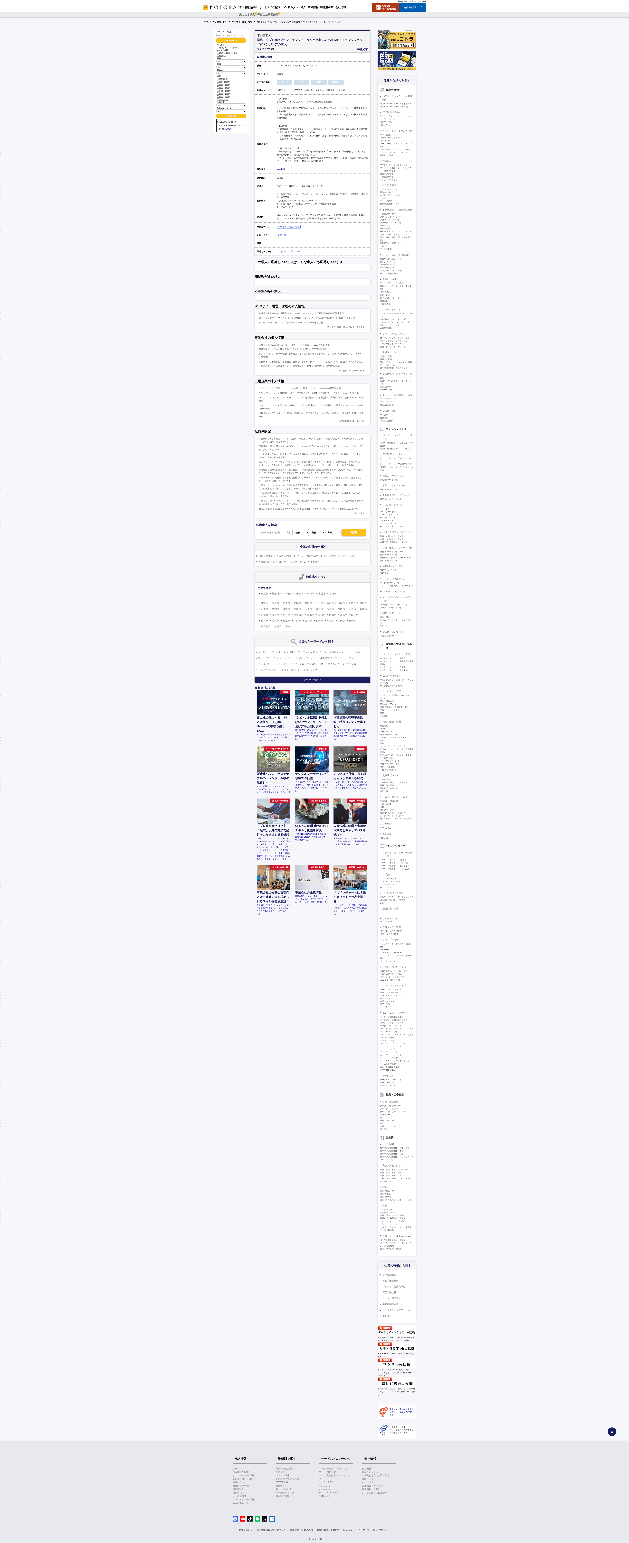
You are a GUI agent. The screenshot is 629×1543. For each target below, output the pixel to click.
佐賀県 (308, 620)
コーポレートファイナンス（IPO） (395, 149)
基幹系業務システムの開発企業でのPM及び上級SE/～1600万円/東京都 (292, 349)
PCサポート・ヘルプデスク (392, 977)
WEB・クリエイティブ (394, 985)
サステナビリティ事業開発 (392, 686)
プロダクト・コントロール (392, 710)
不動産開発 (385, 228)
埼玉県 (288, 593)
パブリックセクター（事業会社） (395, 658)
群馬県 (363, 603)
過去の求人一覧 (241, 1503)
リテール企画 (386, 389)
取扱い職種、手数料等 (328, 1530)
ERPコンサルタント (389, 512)
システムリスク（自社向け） (393, 816)
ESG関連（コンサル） (394, 454)
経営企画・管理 (390, 908)
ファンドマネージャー (390, 189)
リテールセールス (388, 365)
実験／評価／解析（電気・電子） (395, 1169)
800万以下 (223, 79)
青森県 (275, 603)
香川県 (275, 620)
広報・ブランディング (390, 1126)
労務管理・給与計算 (389, 788)
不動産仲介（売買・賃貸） (392, 243)
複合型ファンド (387, 174)
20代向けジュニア (285, 1492)
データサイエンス (391, 1075)
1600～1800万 (225, 94)
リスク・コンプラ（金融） (396, 254)
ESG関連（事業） (391, 675)
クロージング (310, 670)
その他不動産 (386, 249)
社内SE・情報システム (394, 967)
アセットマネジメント (390, 220)
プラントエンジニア (389, 1224)
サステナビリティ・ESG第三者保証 (396, 464)
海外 (287, 626)
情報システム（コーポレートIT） (394, 971)
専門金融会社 (330, 556)
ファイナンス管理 (391, 691)
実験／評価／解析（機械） (392, 1172)
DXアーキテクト (387, 884)
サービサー (385, 415)
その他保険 (385, 304)
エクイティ (333, 664)
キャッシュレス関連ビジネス (397, 395)
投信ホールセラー (388, 192)
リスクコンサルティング (395, 578)
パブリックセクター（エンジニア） (395, 866)
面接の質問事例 (241, 1485)
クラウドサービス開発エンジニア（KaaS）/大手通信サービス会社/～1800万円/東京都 (300, 388)
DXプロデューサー (388, 878)
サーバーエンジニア (389, 1058)
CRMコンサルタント (389, 515)
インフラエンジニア (389, 1052)
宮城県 (297, 603)
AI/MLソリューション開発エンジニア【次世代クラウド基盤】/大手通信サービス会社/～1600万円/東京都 (309, 393)
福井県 (319, 608)
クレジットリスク (388, 262)
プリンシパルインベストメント (394, 165)
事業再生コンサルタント (391, 499)
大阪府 (321, 593)
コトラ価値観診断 (328, 1472)
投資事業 (387, 161)
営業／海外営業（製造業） (392, 1249)
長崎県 (319, 620)
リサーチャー (386, 626)
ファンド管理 (386, 201)
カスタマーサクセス (389, 961)
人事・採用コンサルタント (392, 539)
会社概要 (366, 1468)
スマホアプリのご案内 (244, 1499)
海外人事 (384, 791)
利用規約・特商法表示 (301, 1530)
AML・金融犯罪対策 (389, 273)
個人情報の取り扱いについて (271, 1530)
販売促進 (384, 1129)
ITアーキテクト (386, 520)
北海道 (264, 603)
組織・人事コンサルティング (397, 532)
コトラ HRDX (326, 1482)
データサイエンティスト (391, 1079)
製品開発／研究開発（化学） (393, 1154)
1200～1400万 (225, 88)
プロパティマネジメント (391, 222)
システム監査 (386, 804)
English (423, 1)
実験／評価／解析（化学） (392, 1175)
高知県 (297, 620)
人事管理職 (385, 779)
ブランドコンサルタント (391, 607)
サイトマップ (362, 1530)
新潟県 (275, 608)
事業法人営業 (386, 359)
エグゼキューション (292, 658)
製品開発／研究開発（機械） (393, 1151)
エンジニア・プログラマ (395, 1012)
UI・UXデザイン (387, 1007)
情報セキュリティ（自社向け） (394, 813)
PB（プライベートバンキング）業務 (396, 362)
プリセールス (386, 949)
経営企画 (384, 726)
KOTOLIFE (324, 1485)
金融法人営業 (386, 356)
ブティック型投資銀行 (308, 556)
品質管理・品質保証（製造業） (394, 1218)
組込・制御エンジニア (390, 1067)
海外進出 (387, 834)
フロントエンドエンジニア (392, 1023)
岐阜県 (330, 608)
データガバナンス (388, 1082)
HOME (206, 22)
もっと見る (360, 513)
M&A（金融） (386, 135)
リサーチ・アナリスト (390, 325)
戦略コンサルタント (389, 480)
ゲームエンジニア (388, 1064)
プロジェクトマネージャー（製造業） (396, 1227)
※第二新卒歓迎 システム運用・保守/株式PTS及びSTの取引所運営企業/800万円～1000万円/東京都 (307, 318)
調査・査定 (385, 295)
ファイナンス (349, 664)
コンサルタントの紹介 (244, 1479)
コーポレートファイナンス (271, 652)
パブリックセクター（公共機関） (395, 670)
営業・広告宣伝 (390, 1101)
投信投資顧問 (389, 185)
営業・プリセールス (392, 939)
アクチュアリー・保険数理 (392, 283)
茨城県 (341, 603)
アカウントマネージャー (391, 952)
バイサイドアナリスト (390, 195)
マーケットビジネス (392, 309)
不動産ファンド (387, 177)
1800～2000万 (225, 97)
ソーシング (311, 658)
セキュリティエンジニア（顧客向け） (396, 1061)
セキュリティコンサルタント (393, 591)
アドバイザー (265, 664)
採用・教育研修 (387, 785)
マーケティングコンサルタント (394, 605)
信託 (382, 378)
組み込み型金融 (387, 405)
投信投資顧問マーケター (391, 204)
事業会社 (282, 235)
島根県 (321, 614)
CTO (382, 912)
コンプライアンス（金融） (392, 270)
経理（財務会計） (388, 701)
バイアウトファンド (318, 652)
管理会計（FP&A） (388, 704)
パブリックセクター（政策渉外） (395, 667)
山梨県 (264, 608)
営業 (382, 1117)
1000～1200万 (225, 85)
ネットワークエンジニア (391, 1055)
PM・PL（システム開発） (391, 931)
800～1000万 (224, 82)
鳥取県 (310, 614)
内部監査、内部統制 (389, 801)
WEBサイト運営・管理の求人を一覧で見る (346, 327)
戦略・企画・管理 (391, 721)
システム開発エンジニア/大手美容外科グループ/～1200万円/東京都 (291, 322)
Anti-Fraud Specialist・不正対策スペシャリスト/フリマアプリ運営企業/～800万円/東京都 (301, 313)
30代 (228, 53)
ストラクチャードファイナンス (394, 152)
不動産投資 (326, 658)
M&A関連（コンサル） (394, 566)
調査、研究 (385, 617)
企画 (382, 740)
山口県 (354, 614)
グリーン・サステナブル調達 (393, 1221)
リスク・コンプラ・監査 (395, 797)
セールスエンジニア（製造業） (394, 1240)
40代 (235, 53)
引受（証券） (386, 387)
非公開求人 (234, 48)
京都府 (264, 614)
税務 (382, 713)
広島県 (343, 614)
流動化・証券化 (387, 155)
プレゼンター (386, 198)
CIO (381, 915)
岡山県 (332, 614)
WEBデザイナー (387, 998)
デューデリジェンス (293, 664)
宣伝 (382, 1123)
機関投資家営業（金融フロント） (395, 368)
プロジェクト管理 (391, 927)
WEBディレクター (388, 1001)
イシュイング (386, 402)
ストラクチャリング (268, 658)
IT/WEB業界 (282, 1482)
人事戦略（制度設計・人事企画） (395, 782)
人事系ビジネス (390, 775)
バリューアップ (297, 652)
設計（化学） (386, 1197)
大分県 (341, 620)
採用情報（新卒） (371, 1489)
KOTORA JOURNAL (329, 1492)
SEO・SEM (385, 1004)
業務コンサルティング (393, 485)
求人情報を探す (220, 22)
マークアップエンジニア (391, 989)
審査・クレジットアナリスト (393, 347)
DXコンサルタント (388, 523)
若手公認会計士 (284, 1489)
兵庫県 (363, 608)
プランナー (385, 1114)
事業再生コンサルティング (396, 495)
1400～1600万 (225, 91)
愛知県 (310, 593)
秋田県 (308, 603)
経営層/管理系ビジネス (287, 1479)
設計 (384, 1187)
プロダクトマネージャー (391, 764)
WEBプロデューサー (389, 992)
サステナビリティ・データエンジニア (396, 897)
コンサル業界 (282, 1475)
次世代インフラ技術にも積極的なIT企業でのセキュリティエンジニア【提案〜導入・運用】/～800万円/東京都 (311, 361)
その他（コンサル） (392, 631)
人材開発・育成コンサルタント (394, 542)
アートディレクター (389, 1109)
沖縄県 (277, 626)
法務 (382, 807)
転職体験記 (238, 1489)
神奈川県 (281, 169)
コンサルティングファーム (292, 561)
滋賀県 (275, 614)
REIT (277, 664)
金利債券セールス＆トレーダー (394, 319)
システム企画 (386, 921)
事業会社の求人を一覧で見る (352, 370)
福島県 (330, 603)
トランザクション (267, 670)
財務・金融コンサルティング (397, 547)
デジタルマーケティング (391, 995)
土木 (382, 246)
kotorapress (325, 1489)
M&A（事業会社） (388, 767)
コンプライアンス (388, 810)
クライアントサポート (390, 761)
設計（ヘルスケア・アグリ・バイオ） (396, 1200)
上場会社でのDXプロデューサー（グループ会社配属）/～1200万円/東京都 (294, 345)
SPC (322, 664)
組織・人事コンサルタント (392, 536)
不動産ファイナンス (389, 214)
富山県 (297, 608)
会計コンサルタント (389, 554)
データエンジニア (388, 1049)
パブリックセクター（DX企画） (394, 860)
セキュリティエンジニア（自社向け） (396, 818)
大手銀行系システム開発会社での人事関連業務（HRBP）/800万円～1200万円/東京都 (299, 366)
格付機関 (384, 418)
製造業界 (280, 1485)
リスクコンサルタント (390, 583)
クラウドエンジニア (389, 1040)
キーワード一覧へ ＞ (312, 680)
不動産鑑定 (385, 225)
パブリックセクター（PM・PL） (394, 863)
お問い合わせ (246, 1530)
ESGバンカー (386, 125)
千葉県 (299, 593)
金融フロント (389, 352)
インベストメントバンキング (397, 130)
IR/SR (382, 728)
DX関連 (386, 874)
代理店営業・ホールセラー (392, 298)
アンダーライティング (346, 658)
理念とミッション (371, 1472)
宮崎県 (352, 620)
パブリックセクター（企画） (397, 654)
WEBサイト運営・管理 (242, 22)
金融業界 (280, 1472)
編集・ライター (387, 1120)
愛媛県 (286, 620)
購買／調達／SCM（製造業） (393, 1215)
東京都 (264, 593)
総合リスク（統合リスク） (392, 259)
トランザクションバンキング (393, 344)
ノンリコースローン (289, 670)
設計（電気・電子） (389, 1191)
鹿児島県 (265, 626)
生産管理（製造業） (389, 1209)
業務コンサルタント (389, 489)
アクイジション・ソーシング (393, 217)
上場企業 (282, 251)
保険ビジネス (389, 279)
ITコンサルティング (392, 504)
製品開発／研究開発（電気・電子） (395, 1148)
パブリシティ (369, 1482)
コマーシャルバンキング (395, 333)
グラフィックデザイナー (391, 1106)
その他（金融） (390, 410)
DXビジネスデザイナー (390, 881)
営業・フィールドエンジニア (397, 1235)
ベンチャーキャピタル (390, 180)
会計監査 (384, 716)
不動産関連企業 (267, 561)
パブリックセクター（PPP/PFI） (394, 106)
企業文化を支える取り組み (376, 1475)
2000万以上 (224, 100)
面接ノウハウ (239, 1482)
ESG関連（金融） (391, 112)
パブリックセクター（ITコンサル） (395, 449)
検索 (354, 532)
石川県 (308, 608)
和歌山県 (298, 614)
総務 (382, 743)
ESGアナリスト (387, 122)
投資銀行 (311, 664)
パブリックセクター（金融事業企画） (396, 103)
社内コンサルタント (389, 918)
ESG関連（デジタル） (394, 893)
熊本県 (330, 620)
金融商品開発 (386, 328)
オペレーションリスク (390, 267)
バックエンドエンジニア (391, 1026)
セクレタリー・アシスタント (393, 746)
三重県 (352, 608)
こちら (229, 129)
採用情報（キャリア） (373, 1485)
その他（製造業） (388, 1230)
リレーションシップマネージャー (395, 341)
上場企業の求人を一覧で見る (352, 421)
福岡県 (332, 593)
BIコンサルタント (388, 517)
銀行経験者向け (284, 1496)
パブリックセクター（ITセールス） (395, 869)
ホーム (236, 1468)
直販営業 (384, 301)
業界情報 (237, 1492)
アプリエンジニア (388, 1070)
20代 (221, 53)
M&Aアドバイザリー (389, 570)
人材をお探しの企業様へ (407, 1)
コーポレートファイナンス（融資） (395, 338)
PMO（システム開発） (390, 934)
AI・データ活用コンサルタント (393, 526)
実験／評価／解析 (391, 1165)
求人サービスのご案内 (244, 1475)
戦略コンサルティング (393, 475)
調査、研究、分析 (391, 613)
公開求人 (222, 48)
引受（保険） (386, 292)
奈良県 (286, 614)
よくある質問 (239, 1496)
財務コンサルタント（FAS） (392, 552)
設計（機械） (386, 1194)
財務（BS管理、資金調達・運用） (395, 707)
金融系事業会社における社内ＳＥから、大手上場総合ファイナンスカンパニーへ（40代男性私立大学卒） (309, 508)
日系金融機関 (265, 556)
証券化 (335, 652)
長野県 (286, 608)
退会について (380, 1530)
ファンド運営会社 (351, 556)
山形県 (319, 603)
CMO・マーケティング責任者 (393, 737)
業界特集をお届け (285, 1468)
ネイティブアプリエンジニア (393, 1043)
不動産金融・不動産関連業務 (397, 209)
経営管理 (387, 824)
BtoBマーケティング (389, 734)
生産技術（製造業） (389, 1212)
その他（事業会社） (389, 770)
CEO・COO (385, 828)
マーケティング (387, 731)
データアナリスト (388, 1085)
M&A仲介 (384, 573)
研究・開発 (388, 1144)
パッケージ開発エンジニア (392, 1017)
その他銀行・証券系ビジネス (397, 373)
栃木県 (352, 603)
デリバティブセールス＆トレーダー (395, 322)
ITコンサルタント (387, 509)
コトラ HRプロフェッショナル (334, 1468)
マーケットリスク (388, 265)
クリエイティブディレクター (393, 1112)
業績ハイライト (370, 1479)
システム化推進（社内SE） (392, 974)
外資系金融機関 (284, 556)
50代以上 (223, 56)
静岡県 (341, 608)
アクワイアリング (388, 399)
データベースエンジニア (391, 1046)
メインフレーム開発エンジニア (394, 1020)
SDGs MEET (325, 1496)
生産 (384, 1205)
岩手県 (286, 603)
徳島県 (264, 620)
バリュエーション (351, 652)
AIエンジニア (386, 887)
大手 (291, 251)
